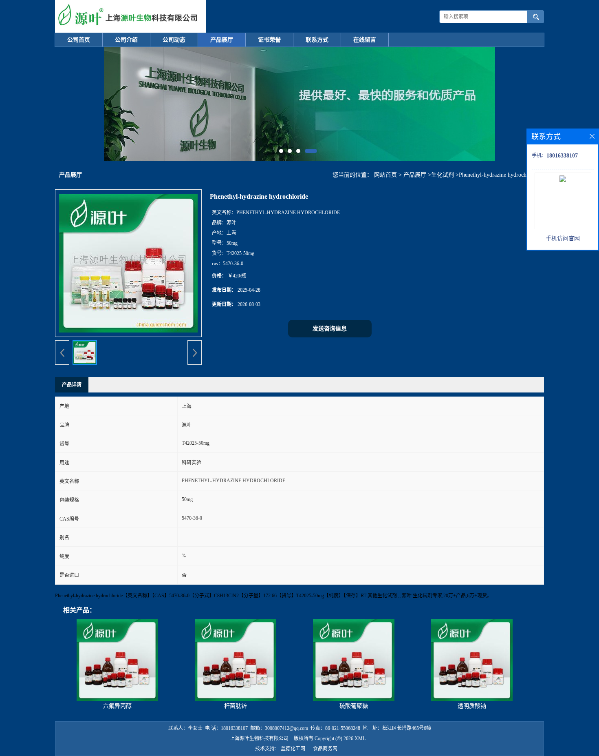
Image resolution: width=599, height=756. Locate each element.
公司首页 (78, 40)
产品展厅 (221, 40)
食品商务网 (325, 749)
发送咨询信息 (330, 329)
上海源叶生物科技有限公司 (259, 738)
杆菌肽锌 (235, 706)
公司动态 (174, 40)
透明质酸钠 (472, 706)
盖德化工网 (293, 749)
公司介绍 (126, 40)
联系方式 (317, 40)
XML (360, 738)
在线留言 (364, 40)
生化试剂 (442, 175)
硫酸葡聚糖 (353, 706)
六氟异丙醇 (117, 706)
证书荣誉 (269, 40)
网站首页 (385, 175)
